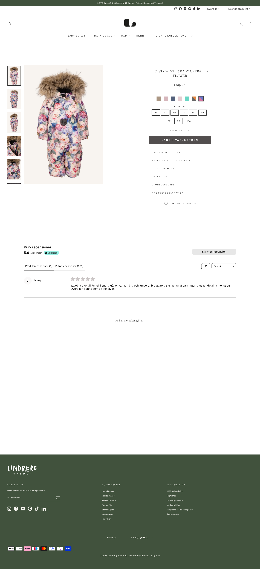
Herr (140, 36)
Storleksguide (163, 185)
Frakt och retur (165, 177)
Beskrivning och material (172, 161)
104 (188, 121)
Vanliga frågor (108, 496)
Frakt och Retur (109, 500)
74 (184, 112)
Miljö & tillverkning (175, 491)
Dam (124, 36)
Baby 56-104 (77, 36)
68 (174, 112)
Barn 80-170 (103, 36)
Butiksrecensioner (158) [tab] (69, 266)
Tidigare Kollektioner (171, 36)
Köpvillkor (106, 519)
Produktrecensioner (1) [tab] (39, 266)
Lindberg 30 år (173, 505)
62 (165, 112)
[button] (159, 99)
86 (202, 112)
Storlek (180, 106)
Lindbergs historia (175, 500)
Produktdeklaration (168, 193)
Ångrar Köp (107, 505)
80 (193, 112)
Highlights (171, 496)
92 (169, 121)
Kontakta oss (108, 491)
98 (178, 121)
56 (156, 112)
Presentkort (107, 514)
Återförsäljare (173, 514)
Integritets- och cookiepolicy (180, 510)
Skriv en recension (214, 251)
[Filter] (205, 266)
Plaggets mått (163, 169)
